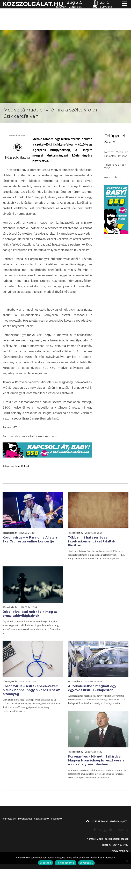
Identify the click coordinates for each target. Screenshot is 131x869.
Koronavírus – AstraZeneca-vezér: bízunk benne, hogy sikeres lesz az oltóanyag (31, 690)
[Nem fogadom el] (126, 860)
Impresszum (9, 818)
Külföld (25, 466)
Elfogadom (45, 862)
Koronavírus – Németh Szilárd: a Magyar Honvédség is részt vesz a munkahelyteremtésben (96, 760)
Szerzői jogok (41, 818)
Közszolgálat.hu (17, 157)
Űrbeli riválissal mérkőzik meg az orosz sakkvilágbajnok (30, 614)
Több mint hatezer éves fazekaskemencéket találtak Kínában (91, 541)
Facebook (56, 818)
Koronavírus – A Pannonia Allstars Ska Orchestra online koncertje (30, 539)
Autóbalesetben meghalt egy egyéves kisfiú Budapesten (92, 688)
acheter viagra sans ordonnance (119, 217)
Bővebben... (86, 862)
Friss (17, 466)
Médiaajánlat (25, 818)
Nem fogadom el (65, 862)
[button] (124, 4)
